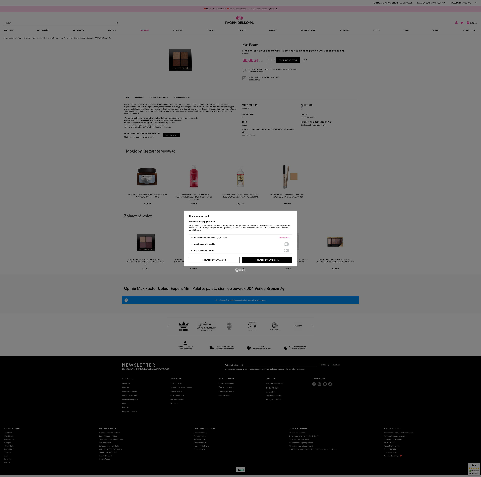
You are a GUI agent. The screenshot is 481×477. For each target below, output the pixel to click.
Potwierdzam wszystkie (267, 260)
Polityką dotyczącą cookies (246, 225)
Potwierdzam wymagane (214, 260)
